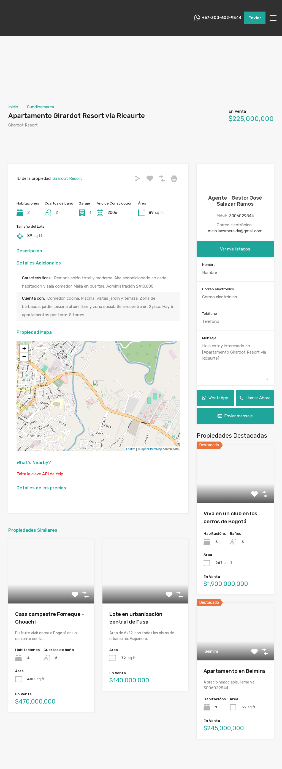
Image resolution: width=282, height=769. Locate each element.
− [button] (24, 356)
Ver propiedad (235, 491)
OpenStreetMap (151, 448)
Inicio (13, 106)
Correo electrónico (218, 289)
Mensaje (209, 338)
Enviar (254, 17)
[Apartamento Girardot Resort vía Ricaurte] (98, 388)
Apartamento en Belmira (234, 671)
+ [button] (24, 348)
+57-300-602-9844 (222, 18)
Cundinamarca (40, 106)
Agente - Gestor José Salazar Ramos (235, 201)
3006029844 (241, 215)
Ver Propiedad (51, 590)
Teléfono (209, 314)
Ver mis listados (235, 249)
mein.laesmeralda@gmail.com (235, 230)
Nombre (209, 265)
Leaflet (130, 448)
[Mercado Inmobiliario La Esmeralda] (19, 29)
